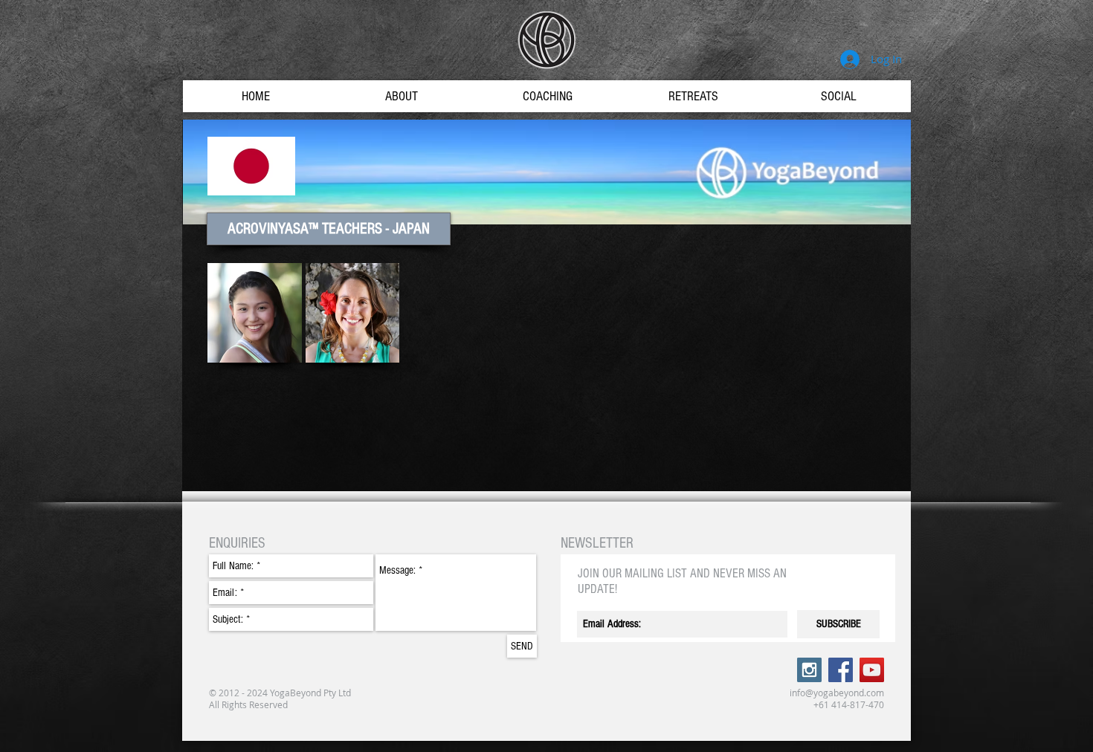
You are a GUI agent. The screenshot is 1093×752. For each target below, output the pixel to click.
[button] (329, 229)
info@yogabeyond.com (837, 692)
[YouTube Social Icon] (872, 670)
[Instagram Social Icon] (809, 670)
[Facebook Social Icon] (840, 670)
